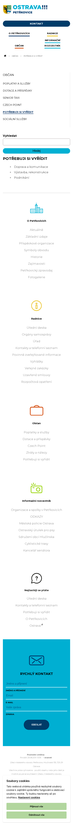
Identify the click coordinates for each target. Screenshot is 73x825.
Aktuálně (36, 230)
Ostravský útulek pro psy (37, 530)
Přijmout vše (36, 806)
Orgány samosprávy (36, 334)
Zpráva (10, 714)
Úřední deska (37, 327)
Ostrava (35, 625)
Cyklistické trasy (36, 543)
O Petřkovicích (36, 220)
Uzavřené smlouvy (36, 375)
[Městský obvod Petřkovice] (36, 9)
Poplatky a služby (36, 432)
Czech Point (36, 445)
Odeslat (36, 724)
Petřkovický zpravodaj (37, 270)
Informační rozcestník (36, 500)
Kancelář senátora (36, 550)
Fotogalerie (36, 277)
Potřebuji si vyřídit (36, 459)
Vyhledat (10, 135)
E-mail (9, 702)
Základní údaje (37, 236)
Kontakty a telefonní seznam (36, 348)
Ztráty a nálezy (36, 452)
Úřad (36, 341)
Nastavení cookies (29, 797)
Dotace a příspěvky (36, 439)
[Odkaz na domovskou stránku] (5, 56)
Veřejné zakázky (36, 368)
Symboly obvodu (36, 250)
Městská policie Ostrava (36, 523)
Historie (36, 257)
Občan (15, 56)
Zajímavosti (36, 263)
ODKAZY (36, 516)
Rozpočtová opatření (36, 381)
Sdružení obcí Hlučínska (36, 537)
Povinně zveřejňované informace (36, 354)
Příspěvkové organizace (36, 243)
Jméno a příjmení (15, 690)
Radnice (36, 318)
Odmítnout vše (36, 815)
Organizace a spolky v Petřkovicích (36, 510)
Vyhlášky (36, 361)
